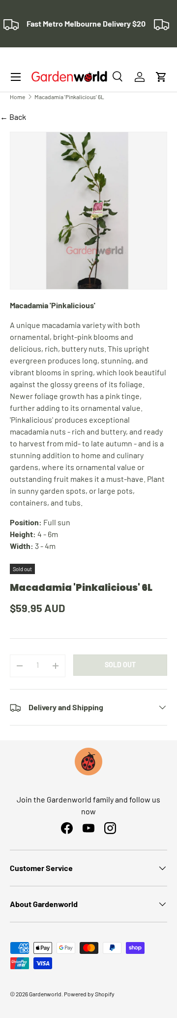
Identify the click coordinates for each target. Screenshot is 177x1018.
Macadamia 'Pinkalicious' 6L (69, 97)
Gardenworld (45, 993)
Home (17, 97)
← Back (13, 116)
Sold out (120, 664)
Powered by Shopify (89, 993)
